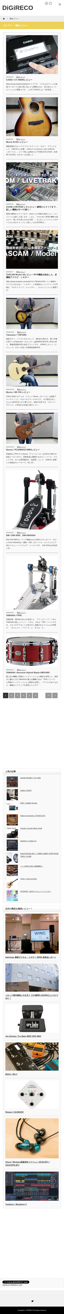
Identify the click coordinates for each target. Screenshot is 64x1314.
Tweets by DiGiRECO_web (12, 1285)
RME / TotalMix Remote (28, 803)
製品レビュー (20, 77)
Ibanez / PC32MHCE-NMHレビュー (23, 449)
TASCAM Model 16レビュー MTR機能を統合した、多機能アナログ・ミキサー (31, 275)
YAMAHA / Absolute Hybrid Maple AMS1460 (28, 672)
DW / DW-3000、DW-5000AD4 (20, 535)
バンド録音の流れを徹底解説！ (31, 866)
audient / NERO (26, 790)
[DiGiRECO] (17, 7)
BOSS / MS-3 (11, 1074)
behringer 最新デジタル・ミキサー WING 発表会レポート (30, 957)
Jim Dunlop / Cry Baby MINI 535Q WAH (23, 1036)
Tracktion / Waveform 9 (15, 1204)
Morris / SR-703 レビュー (18, 392)
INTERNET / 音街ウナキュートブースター (35, 891)
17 (48, 695)
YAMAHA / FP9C (14, 615)
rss (46, 3)
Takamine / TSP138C (16, 335)
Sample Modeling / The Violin (30, 778)
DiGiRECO (30, 1310)
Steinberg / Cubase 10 (28, 841)
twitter (50, 3)
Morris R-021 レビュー (17, 142)
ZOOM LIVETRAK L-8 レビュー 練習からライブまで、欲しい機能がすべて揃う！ (32, 208)
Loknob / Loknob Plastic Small (31, 828)
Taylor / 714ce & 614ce (28, 879)
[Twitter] (32, 1300)
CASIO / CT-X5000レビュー (19, 80)
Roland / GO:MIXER (14, 1112)
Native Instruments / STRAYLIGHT (32, 816)
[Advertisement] (32, 734)
